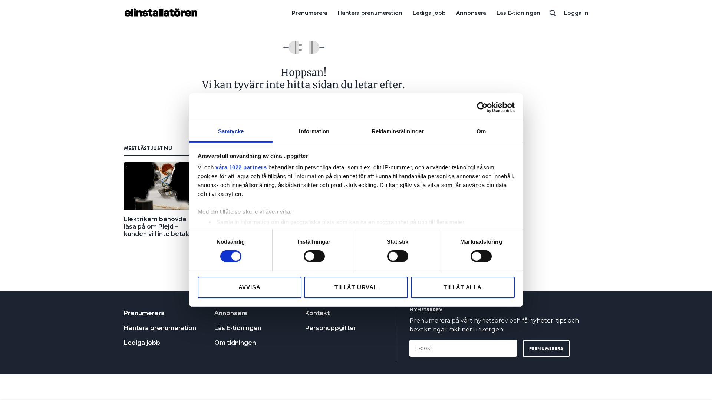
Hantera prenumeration (370, 13)
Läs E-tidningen (518, 13)
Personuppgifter (330, 327)
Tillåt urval (356, 287)
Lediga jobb (429, 13)
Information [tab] (314, 131)
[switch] (314, 256)
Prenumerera (309, 13)
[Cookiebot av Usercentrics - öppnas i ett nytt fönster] (482, 107)
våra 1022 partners (241, 167)
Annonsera (471, 13)
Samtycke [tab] (231, 131)
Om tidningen (235, 342)
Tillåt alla (463, 287)
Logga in (576, 13)
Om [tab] (481, 131)
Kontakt (317, 313)
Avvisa (249, 287)
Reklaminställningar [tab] (398, 131)
